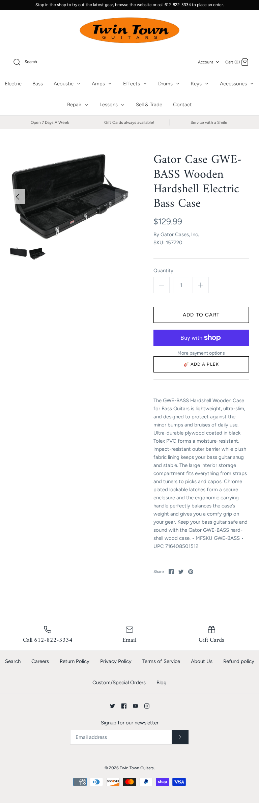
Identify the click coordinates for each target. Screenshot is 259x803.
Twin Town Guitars (137, 768)
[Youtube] (135, 706)
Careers (40, 661)
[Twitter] (112, 706)
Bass (37, 84)
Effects (132, 84)
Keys (197, 84)
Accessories (234, 84)
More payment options (201, 353)
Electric (13, 84)
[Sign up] (180, 737)
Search (13, 661)
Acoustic (64, 84)
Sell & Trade (149, 105)
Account (205, 62)
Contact (182, 105)
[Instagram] (146, 706)
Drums (166, 84)
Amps (99, 84)
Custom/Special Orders (119, 683)
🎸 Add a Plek (201, 364)
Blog (161, 683)
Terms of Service (161, 661)
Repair (75, 105)
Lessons (109, 105)
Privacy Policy (116, 661)
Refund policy (238, 661)
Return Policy (74, 661)
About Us (201, 661)
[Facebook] (123, 706)
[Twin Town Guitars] (129, 31)
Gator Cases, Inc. (180, 234)
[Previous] (17, 196)
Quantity (163, 271)
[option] (70, 196)
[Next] (122, 196)
